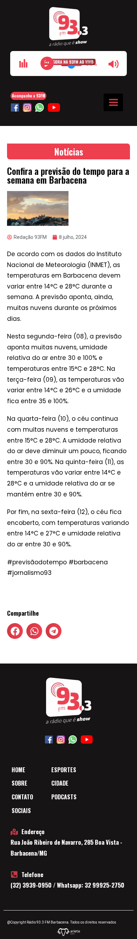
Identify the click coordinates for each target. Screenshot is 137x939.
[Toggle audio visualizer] (23, 63)
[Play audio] (47, 63)
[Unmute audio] (113, 64)
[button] (15, 631)
